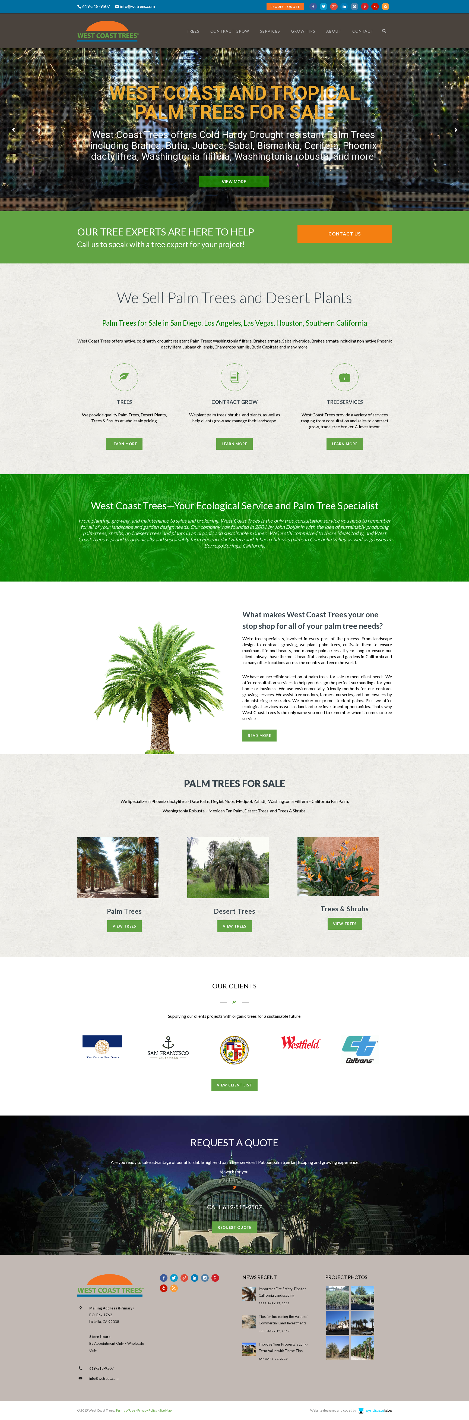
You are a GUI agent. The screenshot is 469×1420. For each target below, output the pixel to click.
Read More (259, 735)
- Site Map (164, 1410)
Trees (192, 31)
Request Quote (234, 1227)
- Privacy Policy (146, 1410)
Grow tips (303, 31)
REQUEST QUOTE (285, 6)
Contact (362, 31)
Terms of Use (125, 1410)
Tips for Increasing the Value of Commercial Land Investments (283, 1319)
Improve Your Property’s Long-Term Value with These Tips (283, 1347)
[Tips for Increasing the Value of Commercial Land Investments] (249, 1321)
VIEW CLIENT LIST (234, 1085)
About (333, 31)
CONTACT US (344, 234)
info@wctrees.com (137, 6)
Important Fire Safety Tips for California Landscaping (282, 1292)
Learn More (124, 444)
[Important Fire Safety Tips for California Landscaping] (249, 1294)
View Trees (124, 926)
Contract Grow (229, 31)
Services (270, 31)
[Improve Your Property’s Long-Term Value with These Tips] (249, 1349)
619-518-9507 (101, 1368)
